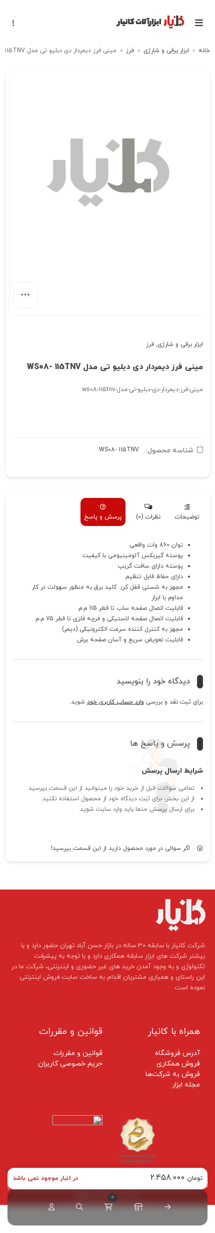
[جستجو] (77, 1207)
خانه (204, 51)
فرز (130, 51)
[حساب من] (50, 1207)
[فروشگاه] (136, 1207)
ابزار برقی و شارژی (166, 51)
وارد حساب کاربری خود (115, 702)
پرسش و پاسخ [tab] (103, 517)
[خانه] (166, 1207)
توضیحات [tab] (187, 517)
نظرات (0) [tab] (148, 517)
